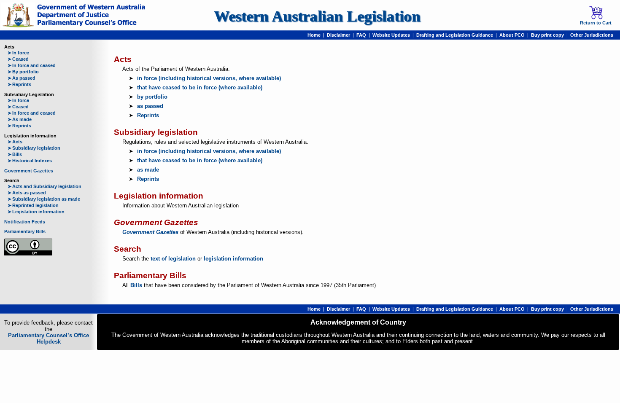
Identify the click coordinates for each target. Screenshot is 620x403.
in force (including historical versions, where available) (209, 78)
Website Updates (391, 35)
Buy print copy (547, 35)
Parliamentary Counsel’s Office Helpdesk (48, 338)
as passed (150, 106)
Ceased (18, 59)
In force (18, 52)
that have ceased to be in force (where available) (199, 87)
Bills (15, 154)
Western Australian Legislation (317, 16)
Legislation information (36, 211)
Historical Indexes (30, 160)
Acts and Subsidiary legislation (44, 186)
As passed (21, 78)
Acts (15, 141)
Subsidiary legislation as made (44, 199)
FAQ (361, 35)
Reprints (19, 84)
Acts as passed (27, 192)
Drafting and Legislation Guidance (454, 35)
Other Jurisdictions (591, 35)
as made (148, 170)
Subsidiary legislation (34, 147)
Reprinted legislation (33, 205)
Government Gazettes (28, 170)
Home (314, 35)
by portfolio (152, 97)
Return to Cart (596, 22)
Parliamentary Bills (25, 231)
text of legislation (173, 258)
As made (20, 119)
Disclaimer (338, 35)
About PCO (512, 35)
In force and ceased (32, 65)
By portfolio (23, 71)
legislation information (233, 258)
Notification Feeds (24, 221)
